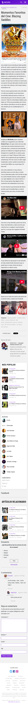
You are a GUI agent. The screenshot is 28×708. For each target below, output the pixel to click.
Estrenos (15, 680)
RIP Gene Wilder (11, 324)
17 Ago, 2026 (11, 397)
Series (8, 689)
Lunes (5, 557)
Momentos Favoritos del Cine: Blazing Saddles (13, 16)
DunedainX (20, 343)
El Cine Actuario (11, 436)
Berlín (8, 683)
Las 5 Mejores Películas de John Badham (16, 519)
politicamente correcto (11, 322)
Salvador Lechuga (11, 461)
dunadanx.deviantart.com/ (16, 344)
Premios (8, 687)
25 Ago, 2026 (11, 405)
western (6, 327)
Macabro (21, 683)
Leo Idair (9, 451)
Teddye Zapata (11, 472)
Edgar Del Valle (11, 446)
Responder (10, 588)
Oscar (24, 687)
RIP (5, 324)
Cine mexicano (12, 676)
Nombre (3, 635)
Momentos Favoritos (9, 7)
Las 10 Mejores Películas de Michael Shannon (17, 371)
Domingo (6, 555)
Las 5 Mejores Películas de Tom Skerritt (17, 509)
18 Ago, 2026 (11, 381)
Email (2, 642)
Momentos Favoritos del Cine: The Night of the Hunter (16, 387)
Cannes (15, 683)
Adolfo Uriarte (6, 480)
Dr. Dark (4, 486)
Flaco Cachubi (10, 467)
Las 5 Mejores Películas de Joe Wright (17, 535)
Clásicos (20, 676)
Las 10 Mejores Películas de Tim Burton (17, 403)
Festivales (22, 680)
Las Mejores (12, 368)
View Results (14, 564)
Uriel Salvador (10, 430)
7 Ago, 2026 (11, 373)
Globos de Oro (16, 687)
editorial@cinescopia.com (14, 701)
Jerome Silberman (10, 320)
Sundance (8, 685)
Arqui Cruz (14, 592)
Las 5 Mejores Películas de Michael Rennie (16, 527)
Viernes (6, 550)
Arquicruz (4, 8)
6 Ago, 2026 (11, 390)
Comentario (4, 617)
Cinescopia (10, 425)
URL (2, 648)
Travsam (10, 576)
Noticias (22, 689)
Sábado (6, 553)
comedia (19, 318)
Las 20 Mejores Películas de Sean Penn (17, 395)
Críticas (8, 680)
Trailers (15, 689)
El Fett (8, 420)
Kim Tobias (10, 456)
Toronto (16, 685)
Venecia (23, 685)
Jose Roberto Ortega (12, 441)
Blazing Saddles (12, 318)
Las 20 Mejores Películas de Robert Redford (16, 379)
